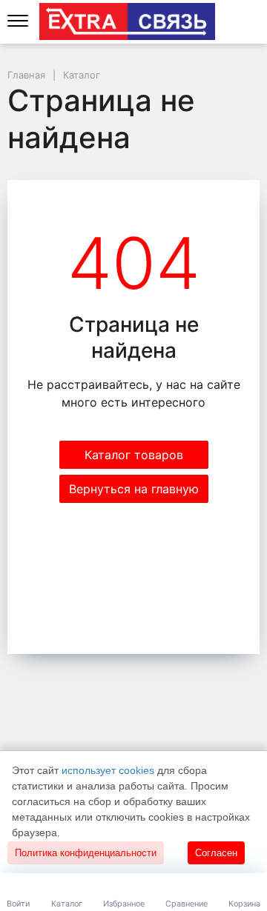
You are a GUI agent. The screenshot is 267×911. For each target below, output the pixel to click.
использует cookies (108, 770)
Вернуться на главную (134, 488)
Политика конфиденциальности (85, 852)
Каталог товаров (134, 454)
